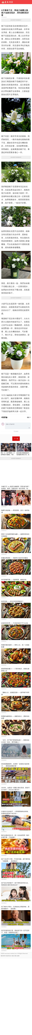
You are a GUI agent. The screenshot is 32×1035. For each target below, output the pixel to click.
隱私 (15, 955)
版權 (18, 955)
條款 (13, 955)
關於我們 (3, 955)
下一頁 (16, 438)
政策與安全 (8, 955)
